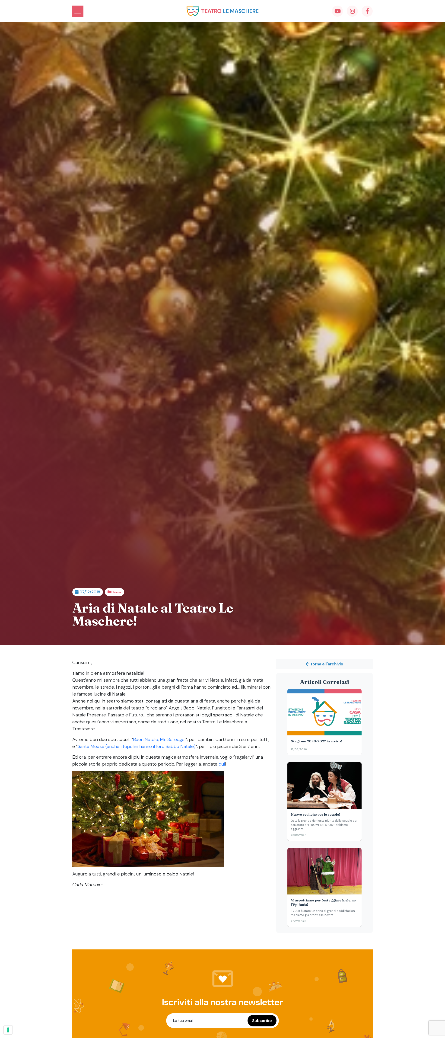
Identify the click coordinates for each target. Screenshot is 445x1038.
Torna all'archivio (326, 664)
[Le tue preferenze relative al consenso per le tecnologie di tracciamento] (8, 1029)
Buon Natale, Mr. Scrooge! (159, 739)
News (117, 592)
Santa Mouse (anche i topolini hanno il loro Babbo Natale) (136, 746)
